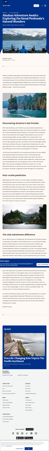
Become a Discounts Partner (9, 393)
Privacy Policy (9, 446)
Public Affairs (5, 400)
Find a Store (27, 391)
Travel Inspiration (14, 12)
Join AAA (36, 5)
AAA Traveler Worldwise (8, 419)
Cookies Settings (19, 448)
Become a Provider (7, 391)
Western (5, 12)
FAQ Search (27, 388)
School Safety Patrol (29, 402)
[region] (24, 445)
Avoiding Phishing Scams (30, 393)
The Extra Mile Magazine (8, 416)
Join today (29, 429)
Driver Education (29, 410)
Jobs (4, 388)
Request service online (8, 375)
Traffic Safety (28, 400)
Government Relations (8, 402)
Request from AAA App (23, 375)
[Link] (13, 433)
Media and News (6, 405)
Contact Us (27, 386)
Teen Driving (28, 405)
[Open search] (42, 5)
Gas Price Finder (6, 407)
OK (28, 448)
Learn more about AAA (8, 386)
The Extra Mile (6, 5)
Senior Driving (28, 407)
